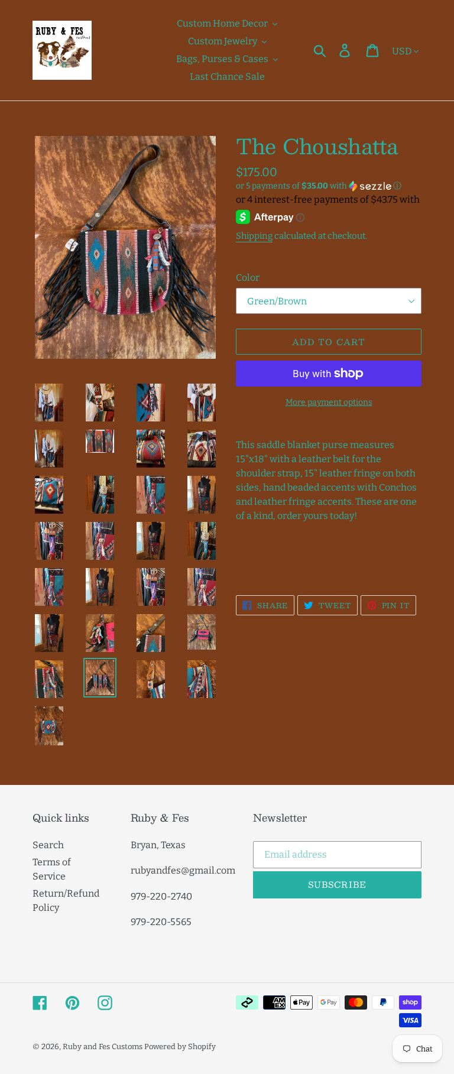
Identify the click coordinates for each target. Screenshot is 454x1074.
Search (48, 845)
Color (248, 277)
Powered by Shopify (180, 1046)
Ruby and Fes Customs (102, 1046)
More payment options (329, 402)
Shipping (254, 236)
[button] (328, 186)
